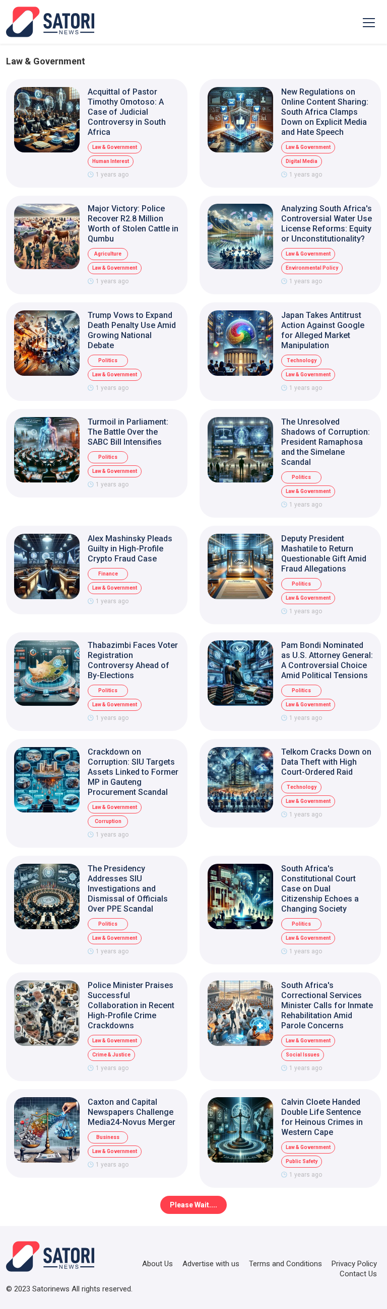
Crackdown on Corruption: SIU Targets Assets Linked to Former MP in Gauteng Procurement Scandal (133, 772)
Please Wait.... (193, 1205)
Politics (107, 360)
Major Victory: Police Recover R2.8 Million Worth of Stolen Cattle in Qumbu (133, 223)
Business (107, 1137)
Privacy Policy (354, 1263)
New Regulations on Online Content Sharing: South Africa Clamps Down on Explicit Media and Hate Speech (324, 112)
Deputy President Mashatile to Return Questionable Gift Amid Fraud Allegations (323, 554)
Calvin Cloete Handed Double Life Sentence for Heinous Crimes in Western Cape (322, 1117)
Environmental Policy (312, 268)
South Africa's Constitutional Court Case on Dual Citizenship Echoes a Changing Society (320, 889)
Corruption (108, 821)
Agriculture (107, 254)
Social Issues (302, 1054)
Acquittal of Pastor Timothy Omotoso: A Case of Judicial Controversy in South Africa (127, 112)
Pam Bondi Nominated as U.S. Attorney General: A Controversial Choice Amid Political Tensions (327, 660)
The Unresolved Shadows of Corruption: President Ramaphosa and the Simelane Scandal (325, 442)
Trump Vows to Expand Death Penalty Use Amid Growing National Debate (132, 330)
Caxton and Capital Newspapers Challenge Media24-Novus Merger (131, 1112)
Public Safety (301, 1161)
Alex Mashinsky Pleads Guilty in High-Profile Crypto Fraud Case (130, 548)
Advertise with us (210, 1263)
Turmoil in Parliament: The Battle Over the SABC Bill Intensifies (128, 432)
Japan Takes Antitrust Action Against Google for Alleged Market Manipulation (322, 330)
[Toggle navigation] (369, 22)
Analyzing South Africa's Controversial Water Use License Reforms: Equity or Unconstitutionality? (326, 223)
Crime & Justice (111, 1054)
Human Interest (110, 161)
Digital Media (301, 161)
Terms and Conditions (285, 1263)
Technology (301, 360)
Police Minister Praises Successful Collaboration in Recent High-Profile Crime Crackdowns (131, 1005)
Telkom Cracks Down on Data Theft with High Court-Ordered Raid (326, 762)
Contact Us (358, 1273)
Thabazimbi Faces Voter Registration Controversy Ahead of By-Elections (133, 660)
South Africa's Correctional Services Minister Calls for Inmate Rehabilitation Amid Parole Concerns (327, 1005)
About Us (157, 1263)
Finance (108, 574)
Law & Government (114, 147)
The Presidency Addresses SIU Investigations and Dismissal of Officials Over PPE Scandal (128, 889)
